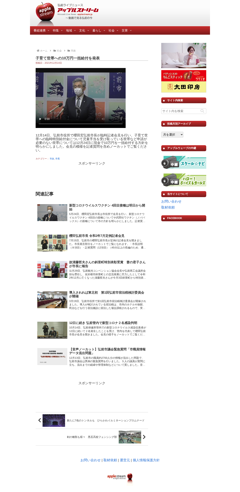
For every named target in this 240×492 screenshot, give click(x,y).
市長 (57, 158)
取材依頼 (168, 207)
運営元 (125, 460)
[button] (202, 111)
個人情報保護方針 (146, 460)
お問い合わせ (171, 201)
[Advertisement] (92, 175)
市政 (52, 158)
